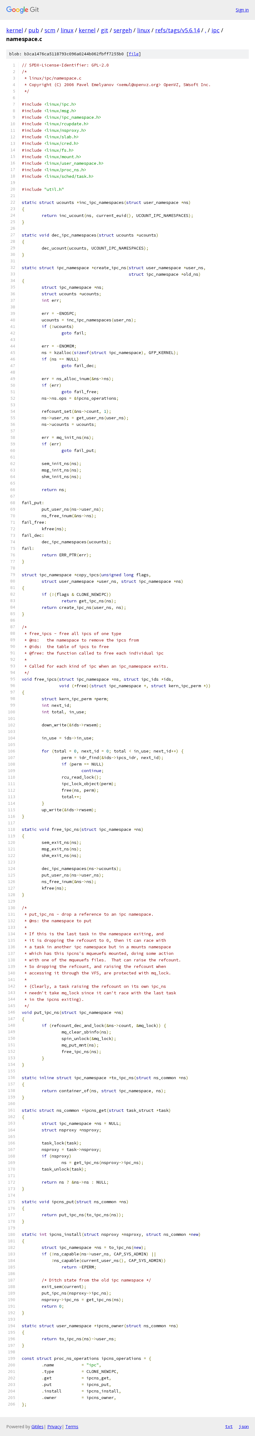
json (244, 1426)
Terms (71, 1426)
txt (229, 1426)
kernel (14, 30)
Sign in (242, 10)
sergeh (123, 30)
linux (67, 30)
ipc (215, 30)
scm (49, 30)
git (104, 30)
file (134, 54)
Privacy (54, 1426)
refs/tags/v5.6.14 (177, 30)
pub (33, 30)
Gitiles (37, 1426)
